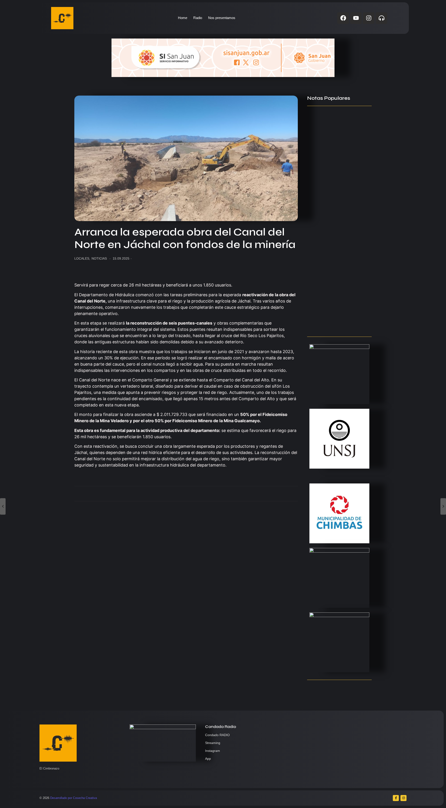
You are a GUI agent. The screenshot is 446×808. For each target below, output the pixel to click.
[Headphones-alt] (381, 18)
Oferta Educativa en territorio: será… (334, 298)
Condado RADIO (217, 735)
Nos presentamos (221, 18)
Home (182, 18)
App (208, 758)
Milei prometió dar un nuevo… (333, 262)
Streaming (212, 743)
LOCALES (82, 258)
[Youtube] (356, 18)
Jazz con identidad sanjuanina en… (339, 324)
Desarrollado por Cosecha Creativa (73, 798)
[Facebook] (343, 18)
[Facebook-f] (396, 798)
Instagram (212, 751)
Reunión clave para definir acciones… (331, 182)
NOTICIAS (99, 258)
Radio (197, 18)
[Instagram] (368, 18)
